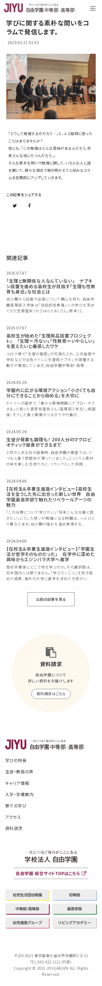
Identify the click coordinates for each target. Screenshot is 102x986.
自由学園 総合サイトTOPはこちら (48, 873)
